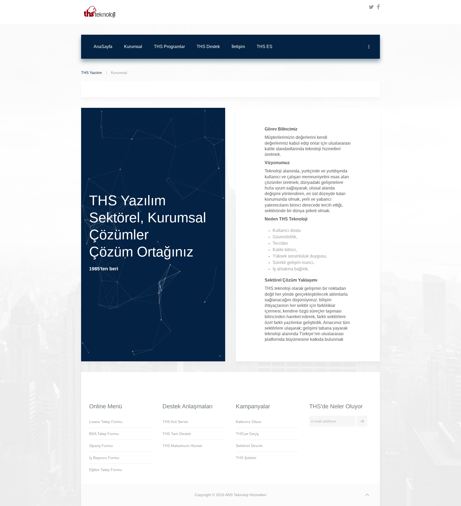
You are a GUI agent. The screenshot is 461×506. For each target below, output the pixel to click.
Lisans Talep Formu (105, 422)
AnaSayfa (103, 46)
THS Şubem (246, 458)
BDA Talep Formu (104, 434)
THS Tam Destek (176, 434)
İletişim (238, 46)
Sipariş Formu (101, 446)
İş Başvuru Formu (104, 458)
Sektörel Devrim (249, 446)
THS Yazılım (91, 72)
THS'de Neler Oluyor (336, 406)
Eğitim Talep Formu (105, 470)
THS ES (264, 46)
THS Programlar (169, 46)
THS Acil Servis (175, 422)
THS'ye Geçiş (247, 434)
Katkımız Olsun (248, 422)
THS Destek (208, 46)
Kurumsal (133, 46)
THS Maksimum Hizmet (182, 446)
